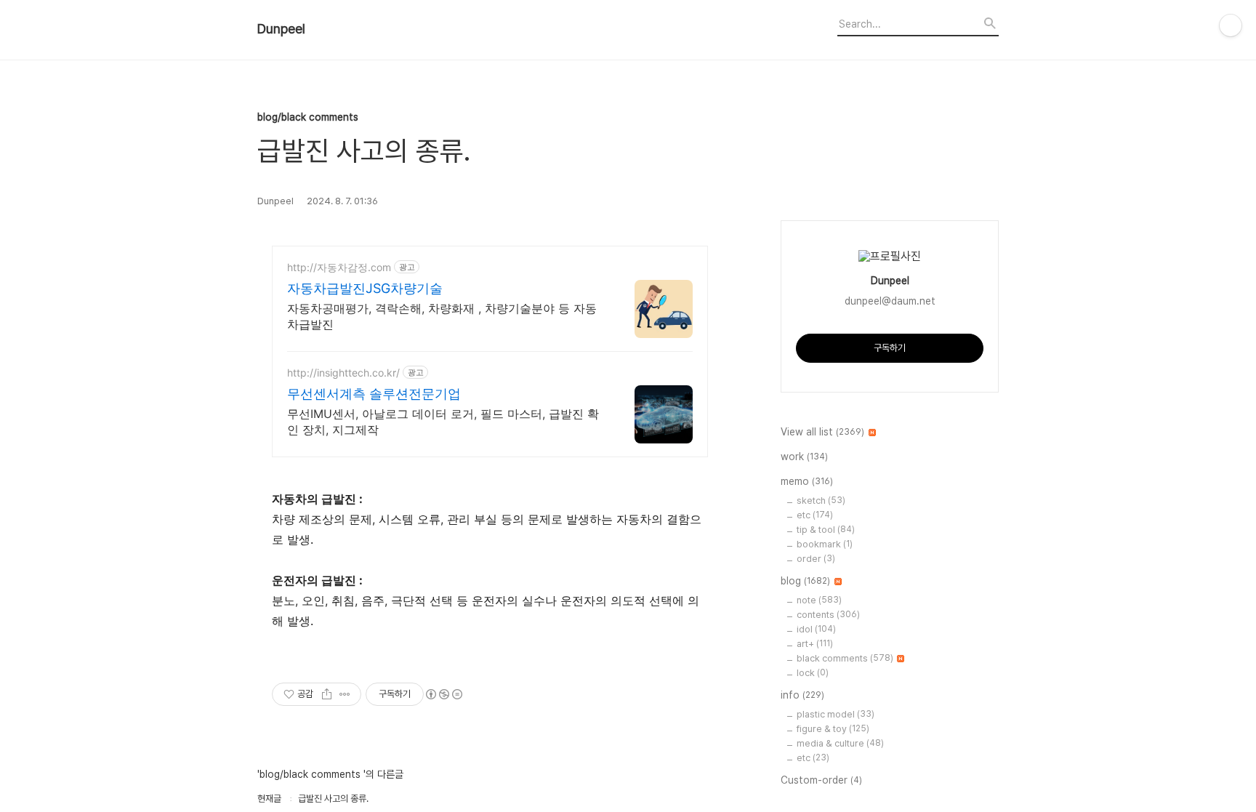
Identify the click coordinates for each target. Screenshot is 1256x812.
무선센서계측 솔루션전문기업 (374, 393)
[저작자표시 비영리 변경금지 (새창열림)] (443, 694)
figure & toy (833, 728)
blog (805, 581)
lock (813, 672)
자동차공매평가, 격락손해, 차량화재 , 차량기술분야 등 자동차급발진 (442, 316)
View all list (822, 432)
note (819, 600)
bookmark (825, 544)
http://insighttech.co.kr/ (343, 372)
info (802, 695)
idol (816, 629)
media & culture (840, 743)
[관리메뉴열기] (1230, 25)
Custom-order (821, 780)
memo (807, 481)
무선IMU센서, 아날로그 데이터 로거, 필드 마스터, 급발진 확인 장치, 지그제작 (443, 421)
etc (815, 515)
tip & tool (826, 529)
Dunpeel (281, 29)
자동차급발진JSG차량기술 (365, 288)
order (816, 558)
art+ (815, 643)
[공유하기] (327, 694)
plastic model (835, 714)
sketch (821, 500)
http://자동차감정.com (339, 267)
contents (828, 614)
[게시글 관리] (345, 694)
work (804, 456)
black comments (845, 658)
